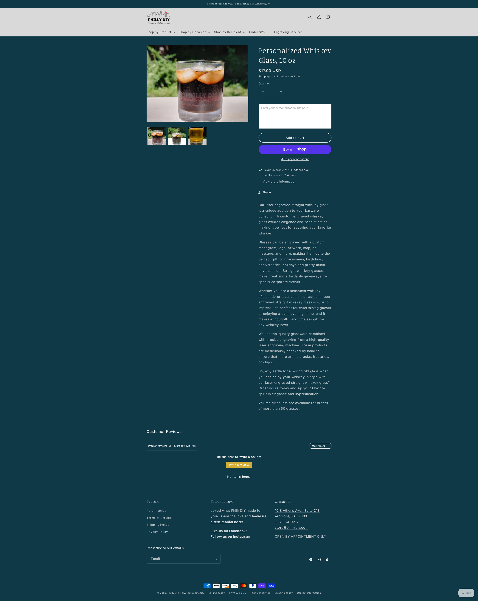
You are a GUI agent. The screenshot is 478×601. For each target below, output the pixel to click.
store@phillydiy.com (291, 527)
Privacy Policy (157, 532)
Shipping (264, 76)
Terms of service (260, 592)
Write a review (239, 465)
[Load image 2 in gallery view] (177, 136)
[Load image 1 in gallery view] (157, 136)
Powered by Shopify (192, 592)
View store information (280, 181)
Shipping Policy (158, 524)
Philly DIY (173, 592)
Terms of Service (159, 518)
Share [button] (266, 192)
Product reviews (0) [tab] (159, 445)
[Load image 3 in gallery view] (197, 136)
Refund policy (217, 592)
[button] (160, 32)
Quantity (264, 83)
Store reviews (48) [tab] (185, 445)
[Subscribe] (215, 559)
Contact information (309, 592)
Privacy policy (237, 592)
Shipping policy (284, 592)
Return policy (156, 510)
